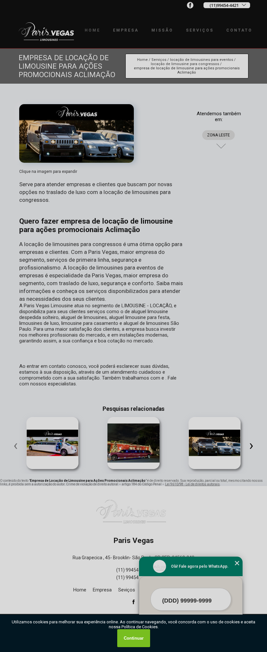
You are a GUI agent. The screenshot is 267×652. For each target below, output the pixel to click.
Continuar (134, 638)
